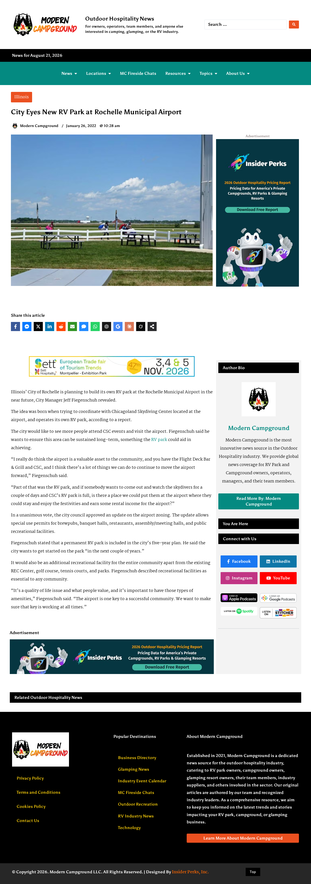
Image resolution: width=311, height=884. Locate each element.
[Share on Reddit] (61, 326)
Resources (175, 73)
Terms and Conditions (38, 792)
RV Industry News (136, 816)
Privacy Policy (30, 778)
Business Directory (137, 757)
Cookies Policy (31, 806)
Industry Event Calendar (142, 780)
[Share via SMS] (83, 326)
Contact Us (28, 820)
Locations (96, 73)
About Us (235, 73)
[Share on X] (38, 326)
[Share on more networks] (152, 326)
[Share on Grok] (140, 326)
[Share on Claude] (129, 326)
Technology (129, 827)
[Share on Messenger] (26, 326)
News (66, 73)
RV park (159, 439)
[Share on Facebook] (15, 326)
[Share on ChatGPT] (106, 326)
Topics (206, 73)
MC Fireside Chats (138, 73)
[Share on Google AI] (117, 326)
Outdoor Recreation (138, 804)
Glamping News (133, 769)
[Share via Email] (72, 326)
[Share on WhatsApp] (95, 326)
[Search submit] (294, 25)
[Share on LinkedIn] (49, 326)
